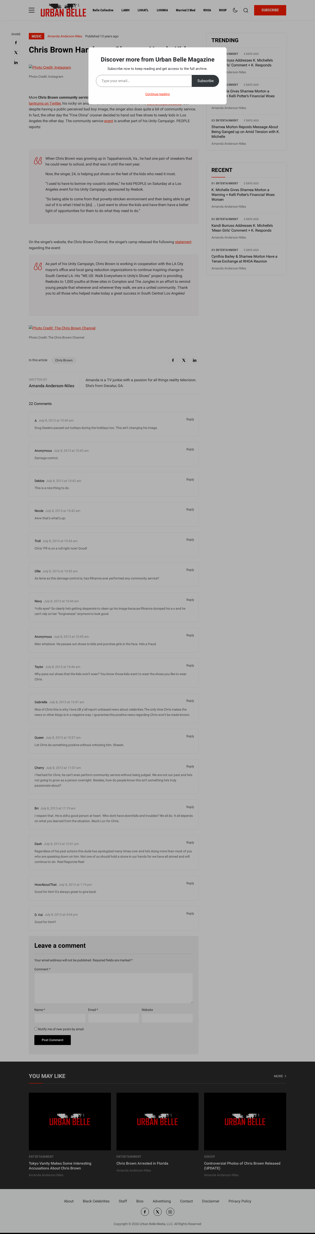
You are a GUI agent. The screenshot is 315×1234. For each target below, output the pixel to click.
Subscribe (205, 81)
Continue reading (157, 94)
